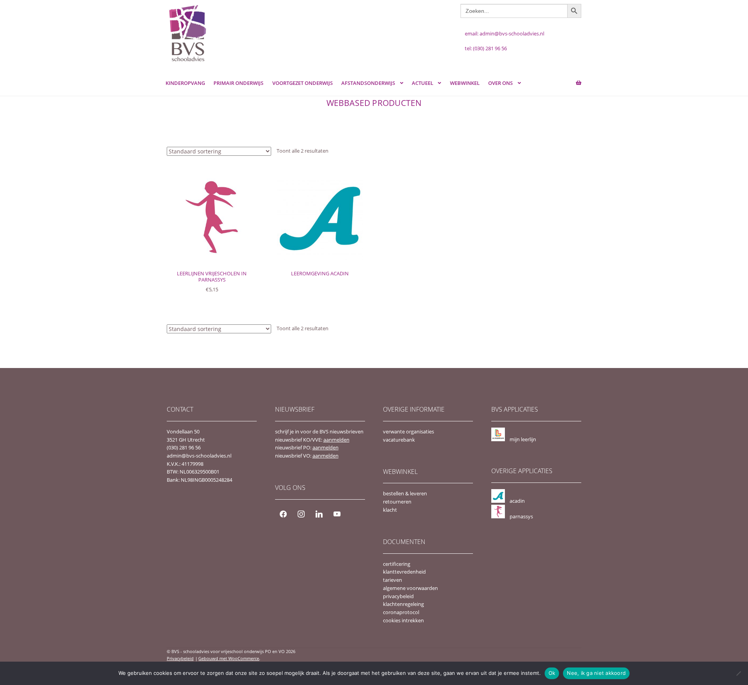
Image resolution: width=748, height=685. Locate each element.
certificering (396, 563)
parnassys (521, 516)
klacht (390, 509)
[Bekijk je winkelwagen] (571, 79)
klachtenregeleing (403, 604)
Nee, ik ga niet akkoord (596, 673)
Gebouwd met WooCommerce (228, 658)
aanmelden (336, 439)
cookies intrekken (403, 620)
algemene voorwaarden (410, 588)
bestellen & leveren (405, 493)
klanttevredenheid (404, 571)
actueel (422, 82)
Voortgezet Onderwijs (302, 82)
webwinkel (465, 82)
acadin (517, 500)
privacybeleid (398, 596)
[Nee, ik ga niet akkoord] (738, 673)
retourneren (397, 501)
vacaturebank (399, 439)
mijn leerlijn (523, 439)
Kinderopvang (185, 82)
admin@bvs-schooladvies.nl (199, 455)
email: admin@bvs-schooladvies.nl (504, 33)
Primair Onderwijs (238, 82)
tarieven (392, 579)
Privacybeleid (180, 658)
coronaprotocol (401, 612)
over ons (500, 82)
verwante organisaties (408, 431)
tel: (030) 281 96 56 (486, 48)
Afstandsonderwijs (368, 82)
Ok (552, 673)
